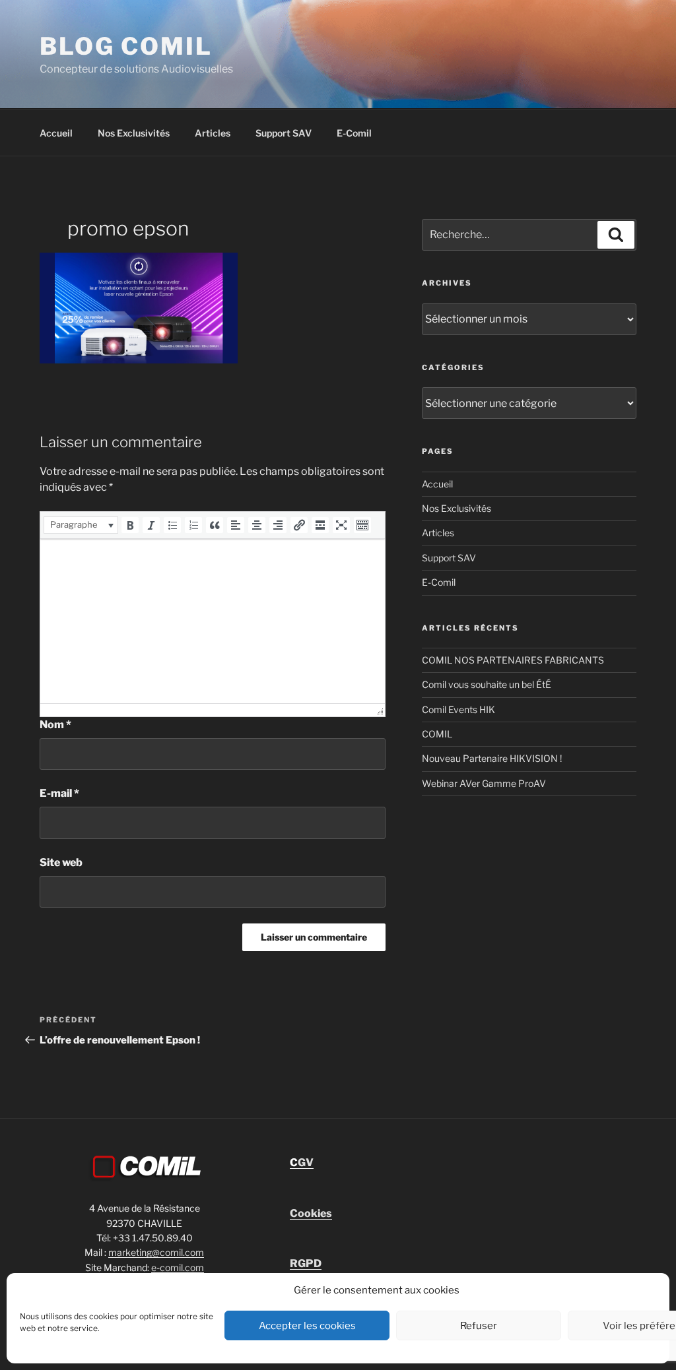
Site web (61, 862)
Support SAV (283, 133)
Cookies (311, 1213)
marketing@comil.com (156, 1252)
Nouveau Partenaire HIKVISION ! (492, 758)
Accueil (56, 133)
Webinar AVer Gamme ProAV (484, 783)
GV (302, 1162)
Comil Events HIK (458, 709)
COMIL (437, 733)
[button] (81, 525)
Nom (55, 724)
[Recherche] (615, 235)
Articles (212, 133)
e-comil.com (177, 1267)
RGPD (305, 1263)
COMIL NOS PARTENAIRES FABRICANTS (513, 660)
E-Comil (354, 133)
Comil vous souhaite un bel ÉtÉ (486, 684)
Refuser (478, 1326)
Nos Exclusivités (134, 133)
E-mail (59, 793)
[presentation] (81, 525)
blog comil (126, 46)
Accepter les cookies (307, 1326)
